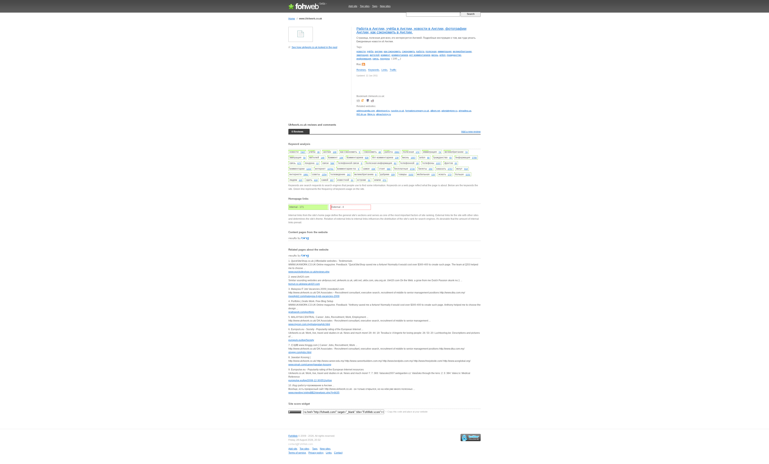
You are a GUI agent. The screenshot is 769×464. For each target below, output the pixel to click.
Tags (374, 6)
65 (450, 158)
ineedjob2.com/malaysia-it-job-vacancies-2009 (313, 296)
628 (366, 158)
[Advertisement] (318, 79)
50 (304, 158)
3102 (411, 174)
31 (369, 180)
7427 (302, 152)
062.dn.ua (361, 114)
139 (397, 158)
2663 (397, 152)
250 (430, 169)
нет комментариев (419, 55)
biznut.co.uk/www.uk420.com (304, 284)
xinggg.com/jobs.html (299, 352)
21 (352, 180)
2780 (474, 158)
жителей (374, 55)
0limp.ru (371, 114)
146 (322, 158)
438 (373, 169)
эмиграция (362, 55)
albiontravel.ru (383, 110)
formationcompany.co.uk (417, 110)
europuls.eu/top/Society (301, 340)
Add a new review (471, 131)
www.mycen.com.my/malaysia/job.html (309, 324)
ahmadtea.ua (465, 110)
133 (433, 174)
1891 (305, 174)
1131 (468, 174)
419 (316, 180)
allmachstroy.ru (383, 114)
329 (393, 174)
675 (299, 163)
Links (384, 70)
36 (318, 152)
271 (384, 180)
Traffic (393, 70)
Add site (352, 6)
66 (428, 158)
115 (300, 180)
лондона (385, 58)
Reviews (361, 70)
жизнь (434, 55)
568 (332, 163)
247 (349, 174)
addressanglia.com (365, 110)
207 (332, 180)
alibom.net (435, 110)
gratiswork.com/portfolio (301, 312)
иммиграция (445, 51)
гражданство (454, 55)
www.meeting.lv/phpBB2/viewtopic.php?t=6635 (313, 392)
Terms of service (297, 452)
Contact (338, 452)
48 (379, 152)
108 (341, 158)
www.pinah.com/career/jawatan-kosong (309, 364)
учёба (370, 51)
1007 (413, 158)
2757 (450, 169)
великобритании (462, 51)
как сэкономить (392, 51)
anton (442, 55)
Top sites (364, 6)
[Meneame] (363, 100)
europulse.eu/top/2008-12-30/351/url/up (310, 380)
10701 (330, 169)
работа (420, 51)
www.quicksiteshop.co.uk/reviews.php (308, 271)
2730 (412, 169)
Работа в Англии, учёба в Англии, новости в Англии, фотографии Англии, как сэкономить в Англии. (411, 30)
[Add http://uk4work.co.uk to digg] (358, 100)
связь (375, 58)
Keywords (373, 70)
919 (466, 169)
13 (317, 163)
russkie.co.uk (397, 110)
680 (389, 169)
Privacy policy (315, 452)
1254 (324, 174)
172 (417, 152)
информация (363, 58)
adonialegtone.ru (449, 110)
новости (361, 51)
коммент (385, 55)
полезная (431, 51)
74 (440, 152)
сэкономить (408, 51)
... (399, 58)
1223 (308, 169)
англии (378, 51)
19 (417, 163)
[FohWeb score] (294, 411)
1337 (438, 163)
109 (334, 152)
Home (291, 18)
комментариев (400, 55)
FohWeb (293, 436)
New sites (385, 6)
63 (395, 163)
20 (456, 163)
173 (449, 174)
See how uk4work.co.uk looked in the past (314, 47)
